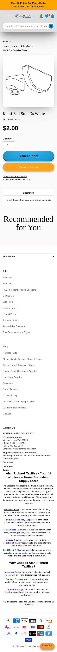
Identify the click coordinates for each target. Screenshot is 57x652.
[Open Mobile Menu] (7, 16)
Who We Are (9, 256)
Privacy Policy (10, 308)
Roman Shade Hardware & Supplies (20, 371)
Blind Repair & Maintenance (16, 550)
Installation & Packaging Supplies (18, 401)
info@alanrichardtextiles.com (22, 449)
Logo (25, 16)
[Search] (51, 26)
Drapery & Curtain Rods (17, 540)
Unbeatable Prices (12, 572)
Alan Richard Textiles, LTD (32, 646)
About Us (7, 277)
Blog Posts (8, 302)
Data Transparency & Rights (16, 332)
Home (5, 41)
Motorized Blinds (11, 509)
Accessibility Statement (14, 326)
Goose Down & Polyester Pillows (18, 365)
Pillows (9, 520)
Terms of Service (11, 320)
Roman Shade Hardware (14, 530)
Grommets (8, 383)
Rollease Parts (10, 353)
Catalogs (7, 413)
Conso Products (10, 389)
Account (41, 16)
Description (28, 193)
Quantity (7, 139)
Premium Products (14, 579)
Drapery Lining (10, 395)
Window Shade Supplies (14, 407)
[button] (28, 167)
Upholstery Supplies (12, 377)
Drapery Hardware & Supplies (16, 46)
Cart (52, 16)
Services (7, 283)
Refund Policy (9, 314)
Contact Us (8, 296)
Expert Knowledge (15, 589)
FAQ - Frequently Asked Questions (19, 290)
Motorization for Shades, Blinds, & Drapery (23, 359)
